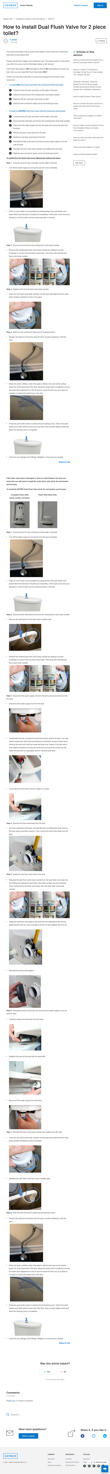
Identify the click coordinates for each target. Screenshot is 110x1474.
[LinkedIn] (105, 1436)
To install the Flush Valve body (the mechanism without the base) (36, 84)
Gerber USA (8, 19)
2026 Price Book (70, 1465)
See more (79, 163)
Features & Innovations (54, 1465)
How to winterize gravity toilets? (85, 154)
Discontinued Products (72, 1462)
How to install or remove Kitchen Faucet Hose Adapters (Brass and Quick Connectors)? (88, 128)
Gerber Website (26, 5)
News (49, 1462)
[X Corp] (94, 1436)
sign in (14, 1400)
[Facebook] (82, 1436)
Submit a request (81, 5)
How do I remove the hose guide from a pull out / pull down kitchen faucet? (88, 61)
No (65, 1371)
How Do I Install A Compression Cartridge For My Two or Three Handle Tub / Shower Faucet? (88, 72)
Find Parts (68, 1459)
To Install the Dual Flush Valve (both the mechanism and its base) (37, 111)
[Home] (10, 5)
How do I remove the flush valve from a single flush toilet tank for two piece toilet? (88, 106)
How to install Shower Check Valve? (87, 96)
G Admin (13, 39)
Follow (102, 41)
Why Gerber (51, 1459)
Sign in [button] (100, 5)
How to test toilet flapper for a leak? (86, 147)
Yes (48, 1371)
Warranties (86, 1459)
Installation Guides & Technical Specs (30, 19)
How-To (51, 19)
